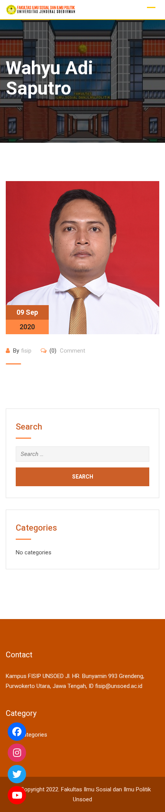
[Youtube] (17, 795)
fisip (26, 350)
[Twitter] (17, 774)
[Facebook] (17, 731)
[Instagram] (17, 752)
